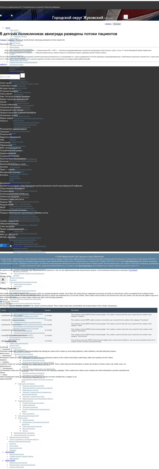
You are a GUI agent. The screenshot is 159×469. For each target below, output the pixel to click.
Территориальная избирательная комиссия (24, 202)
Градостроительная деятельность (25, 125)
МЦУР (12, 180)
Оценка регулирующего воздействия (26, 122)
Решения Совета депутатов (19, 174)
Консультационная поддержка (24, 435)
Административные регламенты (33, 373)
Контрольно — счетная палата (20, 204)
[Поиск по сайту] (126, 17)
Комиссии (13, 144)
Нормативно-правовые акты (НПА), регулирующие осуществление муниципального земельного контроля (29, 246)
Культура (4, 166)
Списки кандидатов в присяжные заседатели (25, 303)
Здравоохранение (20, 101)
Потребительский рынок (11, 150)
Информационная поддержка (24, 433)
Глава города (14, 30)
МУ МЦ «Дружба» (8, 237)
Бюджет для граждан (17, 278)
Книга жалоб (14, 446)
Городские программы (10, 107)
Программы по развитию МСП (33, 375)
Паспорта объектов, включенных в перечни (37, 388)
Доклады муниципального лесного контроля (29, 333)
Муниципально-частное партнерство (22, 465)
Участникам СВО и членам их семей (26, 84)
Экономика (5, 142)
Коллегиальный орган (25, 401)
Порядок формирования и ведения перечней (38, 362)
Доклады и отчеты (20, 36)
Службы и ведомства (9, 220)
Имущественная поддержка (23, 354)
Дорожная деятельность (22, 127)
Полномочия (6, 134)
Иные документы (28, 413)
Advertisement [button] (5, 366)
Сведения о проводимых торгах (33, 396)
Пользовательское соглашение (33, 7)
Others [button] (2, 372)
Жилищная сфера (20, 86)
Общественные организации (19, 197)
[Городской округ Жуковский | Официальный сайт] (31, 16)
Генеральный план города (18, 60)
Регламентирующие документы (33, 403)
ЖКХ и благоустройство (10, 147)
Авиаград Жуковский (17, 71)
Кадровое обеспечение (17, 79)
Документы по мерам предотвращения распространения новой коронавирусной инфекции (23, 161)
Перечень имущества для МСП (33, 386)
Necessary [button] (4, 299)
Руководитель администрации (13, 128)
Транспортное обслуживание (24, 105)
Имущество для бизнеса (26, 384)
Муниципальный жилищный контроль (23, 291)
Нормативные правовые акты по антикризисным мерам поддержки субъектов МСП (37, 379)
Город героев (14, 47)
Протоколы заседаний (30, 407)
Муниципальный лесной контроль (21, 312)
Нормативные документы (23, 284)
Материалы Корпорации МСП (28, 416)
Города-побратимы (8, 104)
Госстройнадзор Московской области (22, 214)
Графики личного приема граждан (21, 456)
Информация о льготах (30, 390)
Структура (4, 131)
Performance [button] (5, 353)
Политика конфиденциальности (11, 7)
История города (15, 43)
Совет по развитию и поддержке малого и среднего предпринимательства (24, 440)
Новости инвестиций (17, 467)
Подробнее (132, 270)
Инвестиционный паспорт (18, 463)
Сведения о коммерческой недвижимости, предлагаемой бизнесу (37, 393)
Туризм (3, 101)
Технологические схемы (22, 107)
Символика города (8, 85)
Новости (12, 69)
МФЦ (2, 231)
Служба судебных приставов (19, 305)
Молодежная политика (22, 116)
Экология (4, 161)
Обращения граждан (17, 454)
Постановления (15, 167)
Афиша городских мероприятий (14, 99)
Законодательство (16, 448)
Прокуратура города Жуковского (21, 206)
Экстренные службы (16, 64)
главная (108, 24)
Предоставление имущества (32, 426)
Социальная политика (21, 103)
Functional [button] (4, 347)
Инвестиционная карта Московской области (37, 399)
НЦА (2, 139)
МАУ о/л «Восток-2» (9, 234)
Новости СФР (18, 231)
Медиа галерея (15, 67)
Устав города (14, 38)
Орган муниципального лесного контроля (28, 314)
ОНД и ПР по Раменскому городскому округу (25, 238)
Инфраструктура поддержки (19, 437)
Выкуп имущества (28, 428)
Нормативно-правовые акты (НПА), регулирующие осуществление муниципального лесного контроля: (29, 318)
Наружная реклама (20, 88)
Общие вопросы (28, 420)
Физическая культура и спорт (13, 164)
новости (3, 64)
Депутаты (13, 140)
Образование (18, 94)
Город (7, 28)
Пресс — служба (7, 169)
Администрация (11, 73)
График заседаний (28, 405)
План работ (18, 286)
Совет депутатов (11, 135)
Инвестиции (10, 460)
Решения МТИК (15, 178)
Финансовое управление (22, 92)
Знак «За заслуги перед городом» (15, 96)
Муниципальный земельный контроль (23, 240)
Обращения (9, 452)
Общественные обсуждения (12, 188)
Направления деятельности (19, 82)
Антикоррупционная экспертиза (21, 169)
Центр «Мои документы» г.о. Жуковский (23, 225)
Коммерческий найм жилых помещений (23, 191)
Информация (14, 458)
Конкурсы (13, 450)
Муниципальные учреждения (20, 131)
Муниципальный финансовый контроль (23, 282)
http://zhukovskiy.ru (85, 266)
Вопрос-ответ (22, 418)
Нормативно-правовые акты (28, 356)
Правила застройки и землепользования (23, 62)
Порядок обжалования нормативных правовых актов (24, 212)
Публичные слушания (9, 196)
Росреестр (13, 280)
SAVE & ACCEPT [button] (6, 379)
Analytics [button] (3, 360)
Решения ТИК (14, 176)
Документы (5, 183)
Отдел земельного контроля (23, 242)
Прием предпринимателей (19, 343)
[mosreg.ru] (5, 16)
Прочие (25, 431)
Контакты (13, 133)
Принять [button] (3, 273)
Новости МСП (14, 345)
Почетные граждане (16, 45)
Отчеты (16, 288)
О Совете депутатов (16, 142)
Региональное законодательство (33, 360)
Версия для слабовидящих (52, 7)
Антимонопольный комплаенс (20, 182)
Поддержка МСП (15, 348)
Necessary (6, 302)
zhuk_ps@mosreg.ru (132, 261)
